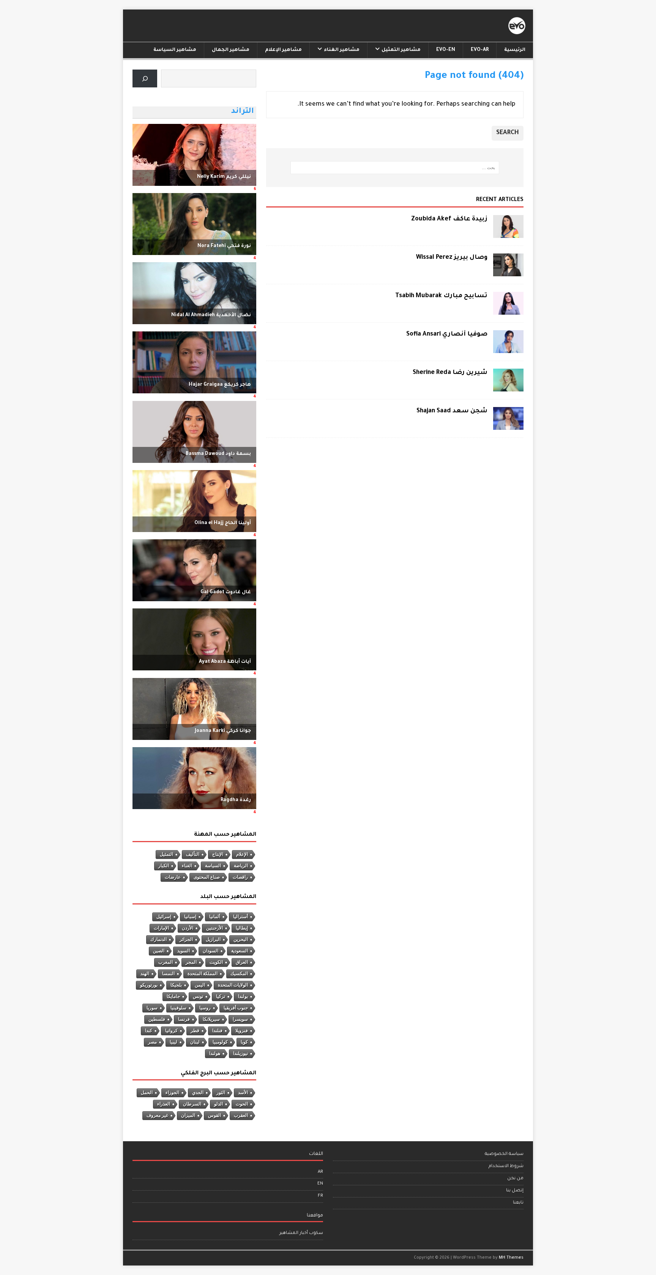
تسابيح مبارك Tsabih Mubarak (441, 296)
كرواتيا (171, 1030)
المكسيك (239, 973)
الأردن (187, 928)
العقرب (241, 1115)
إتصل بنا (515, 1190)
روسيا (205, 1007)
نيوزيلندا (240, 1053)
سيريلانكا (211, 1019)
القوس (214, 1115)
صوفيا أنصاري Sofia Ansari (446, 334)
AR (320, 1172)
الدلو (218, 1104)
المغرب (165, 962)
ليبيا (173, 1042)
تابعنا (518, 1203)
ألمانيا (214, 916)
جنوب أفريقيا (236, 1007)
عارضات (173, 877)
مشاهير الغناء (342, 50)
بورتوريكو (149, 985)
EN (320, 1184)
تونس (198, 996)
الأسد (243, 1092)
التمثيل (166, 854)
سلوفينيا (178, 1007)
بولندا (243, 996)
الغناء (187, 865)
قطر (195, 1030)
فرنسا (184, 1019)
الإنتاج (217, 854)
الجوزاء (172, 1092)
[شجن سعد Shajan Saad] (508, 425)
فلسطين (156, 1019)
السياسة (213, 865)
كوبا (244, 1042)
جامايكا (173, 996)
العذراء (163, 1104)
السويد (183, 950)
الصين (158, 950)
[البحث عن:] (395, 167)
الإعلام (242, 854)
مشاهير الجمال (230, 50)
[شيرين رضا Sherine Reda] (508, 387)
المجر (191, 962)
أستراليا (240, 916)
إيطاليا (242, 928)
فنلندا (217, 1030)
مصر (152, 1042)
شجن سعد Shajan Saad (451, 411)
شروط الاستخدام (506, 1166)
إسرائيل (163, 916)
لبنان (195, 1042)
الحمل (147, 1092)
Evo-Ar (480, 50)
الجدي (197, 1092)
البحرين (240, 939)
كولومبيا (220, 1042)
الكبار (163, 865)
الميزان (188, 1115)
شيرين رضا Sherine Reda (450, 372)
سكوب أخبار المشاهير (301, 1233)
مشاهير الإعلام (283, 50)
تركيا (220, 996)
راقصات (240, 877)
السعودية (239, 950)
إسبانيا (190, 916)
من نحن (515, 1178)
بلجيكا (176, 985)
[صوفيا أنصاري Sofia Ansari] (508, 349)
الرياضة (241, 865)
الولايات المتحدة (233, 985)
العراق (242, 962)
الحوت (242, 1104)
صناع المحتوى (207, 877)
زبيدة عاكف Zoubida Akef (449, 219)
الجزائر (186, 939)
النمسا (168, 973)
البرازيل (213, 939)
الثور (220, 1092)
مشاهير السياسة (174, 50)
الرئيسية (514, 50)
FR (320, 1196)
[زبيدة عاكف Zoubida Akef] (508, 233)
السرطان (192, 1104)
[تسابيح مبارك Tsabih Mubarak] (508, 310)
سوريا (152, 1007)
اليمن (200, 985)
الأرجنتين (214, 928)
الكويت (216, 962)
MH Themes (511, 1258)
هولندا (214, 1053)
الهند (144, 973)
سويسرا (240, 1019)
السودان (210, 950)
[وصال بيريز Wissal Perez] (508, 271)
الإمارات (161, 928)
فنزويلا (241, 1030)
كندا (148, 1030)
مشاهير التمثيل (401, 50)
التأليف (192, 854)
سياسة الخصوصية (504, 1154)
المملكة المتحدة (203, 973)
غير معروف (157, 1115)
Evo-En (445, 50)
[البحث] (144, 78)
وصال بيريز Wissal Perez (451, 257)
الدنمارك (158, 939)
